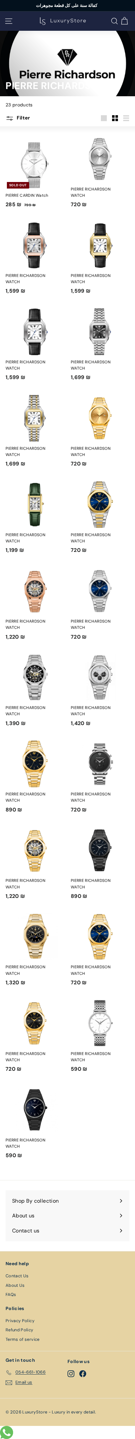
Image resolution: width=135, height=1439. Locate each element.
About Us (15, 1285)
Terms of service (23, 1339)
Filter (22, 118)
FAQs (11, 1294)
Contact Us (17, 1276)
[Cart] (124, 21)
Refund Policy (19, 1330)
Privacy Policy (20, 1320)
